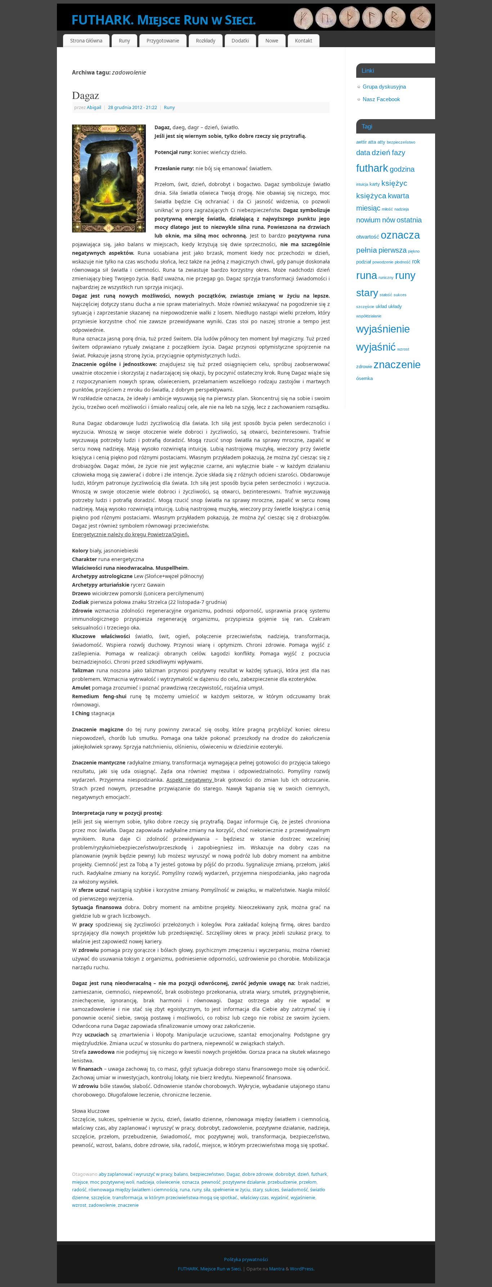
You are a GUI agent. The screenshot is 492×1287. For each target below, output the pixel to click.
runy (196, 1190)
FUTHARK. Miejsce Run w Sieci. (163, 19)
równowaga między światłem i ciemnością (133, 1190)
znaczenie (128, 1205)
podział (363, 262)
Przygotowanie (163, 40)
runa (185, 1190)
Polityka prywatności (246, 1259)
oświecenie (168, 1182)
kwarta (398, 196)
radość (79, 1190)
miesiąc (368, 208)
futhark (319, 1174)
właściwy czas (254, 1198)
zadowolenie (102, 1205)
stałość (386, 295)
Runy (169, 107)
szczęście (100, 1198)
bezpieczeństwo (207, 1174)
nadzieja (145, 1182)
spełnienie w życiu (231, 1190)
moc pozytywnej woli (112, 1182)
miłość (387, 209)
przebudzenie (282, 1182)
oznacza (190, 1182)
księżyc (394, 183)
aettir (361, 142)
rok (416, 261)
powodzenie (382, 262)
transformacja (127, 1198)
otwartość (367, 237)
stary (257, 1190)
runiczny (386, 277)
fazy (398, 153)
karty (375, 184)
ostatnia (409, 220)
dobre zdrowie (257, 1174)
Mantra (277, 1269)
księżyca (371, 195)
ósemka (364, 378)
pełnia (366, 250)
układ (381, 306)
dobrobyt (285, 1174)
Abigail (94, 107)
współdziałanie (368, 316)
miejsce (80, 1182)
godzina (402, 169)
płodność (403, 262)
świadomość (294, 1190)
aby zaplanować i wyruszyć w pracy (135, 1174)
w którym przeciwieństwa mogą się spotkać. (191, 1198)
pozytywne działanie (244, 1182)
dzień (303, 1174)
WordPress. (302, 1269)
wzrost (79, 1205)
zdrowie (364, 366)
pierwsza (393, 250)
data (363, 153)
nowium (368, 220)
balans (181, 1174)
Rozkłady (205, 40)
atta (372, 142)
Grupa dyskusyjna (384, 86)
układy (395, 306)
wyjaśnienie (303, 1198)
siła (206, 1190)
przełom (308, 1182)
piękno (414, 251)
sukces (272, 1190)
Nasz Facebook (381, 99)
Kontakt (303, 40)
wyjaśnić (280, 1198)
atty (381, 142)
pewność (210, 1182)
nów (388, 220)
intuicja (362, 184)
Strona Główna (86, 40)
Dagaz (85, 94)
